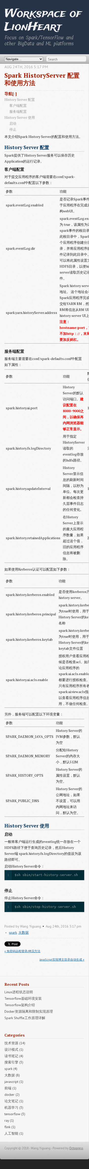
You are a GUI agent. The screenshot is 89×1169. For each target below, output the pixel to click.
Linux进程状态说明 (18, 992)
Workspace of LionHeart (43, 20)
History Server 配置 (19, 99)
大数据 (23, 932)
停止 (12, 129)
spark (13, 932)
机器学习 (13, 1107)
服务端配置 (18, 111)
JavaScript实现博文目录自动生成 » (62, 959)
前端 (10, 1088)
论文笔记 (13, 1101)
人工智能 (13, 1133)
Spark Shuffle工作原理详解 (24, 1018)
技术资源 (14, 1043)
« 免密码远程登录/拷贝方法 (22, 951)
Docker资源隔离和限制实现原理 (28, 1011)
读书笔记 (13, 1056)
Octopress (76, 1148)
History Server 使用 (19, 117)
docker (12, 1094)
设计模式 (13, 1049)
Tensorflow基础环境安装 (23, 998)
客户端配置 (18, 105)
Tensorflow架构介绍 (19, 1005)
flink (9, 1127)
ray (9, 1120)
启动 (12, 123)
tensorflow (14, 1114)
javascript (13, 1081)
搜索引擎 (13, 1062)
